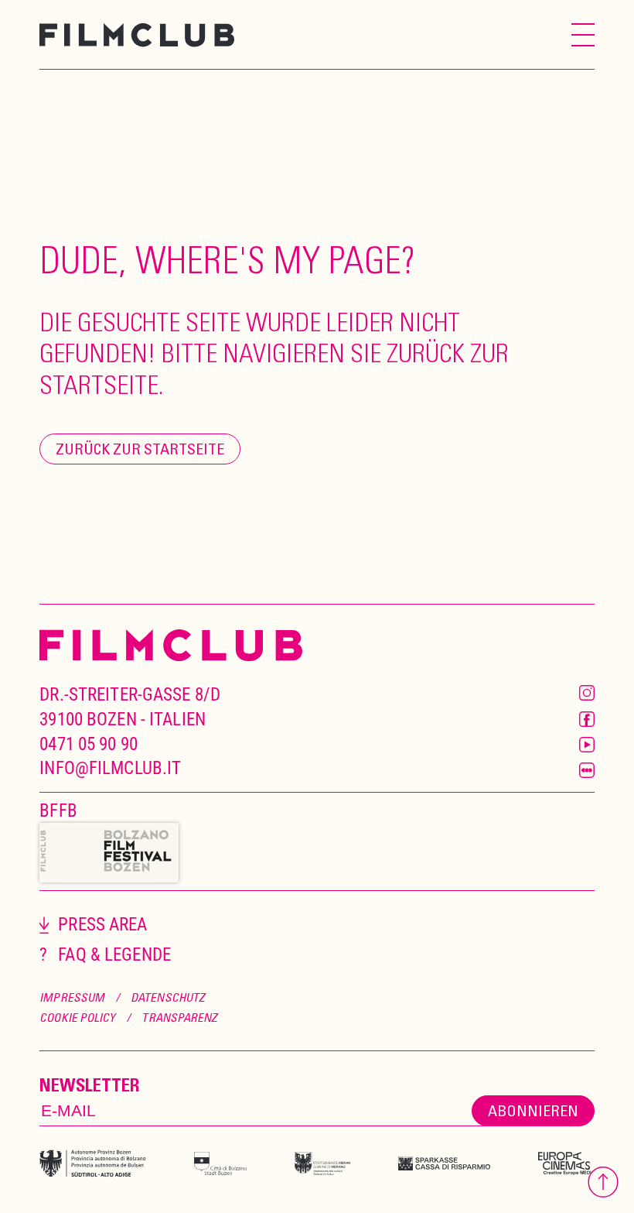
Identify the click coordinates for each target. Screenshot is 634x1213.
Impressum (71, 997)
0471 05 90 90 (88, 744)
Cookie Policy (77, 1017)
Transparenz (179, 1017)
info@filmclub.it (110, 768)
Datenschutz (168, 997)
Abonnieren (533, 1110)
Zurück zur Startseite (140, 448)
